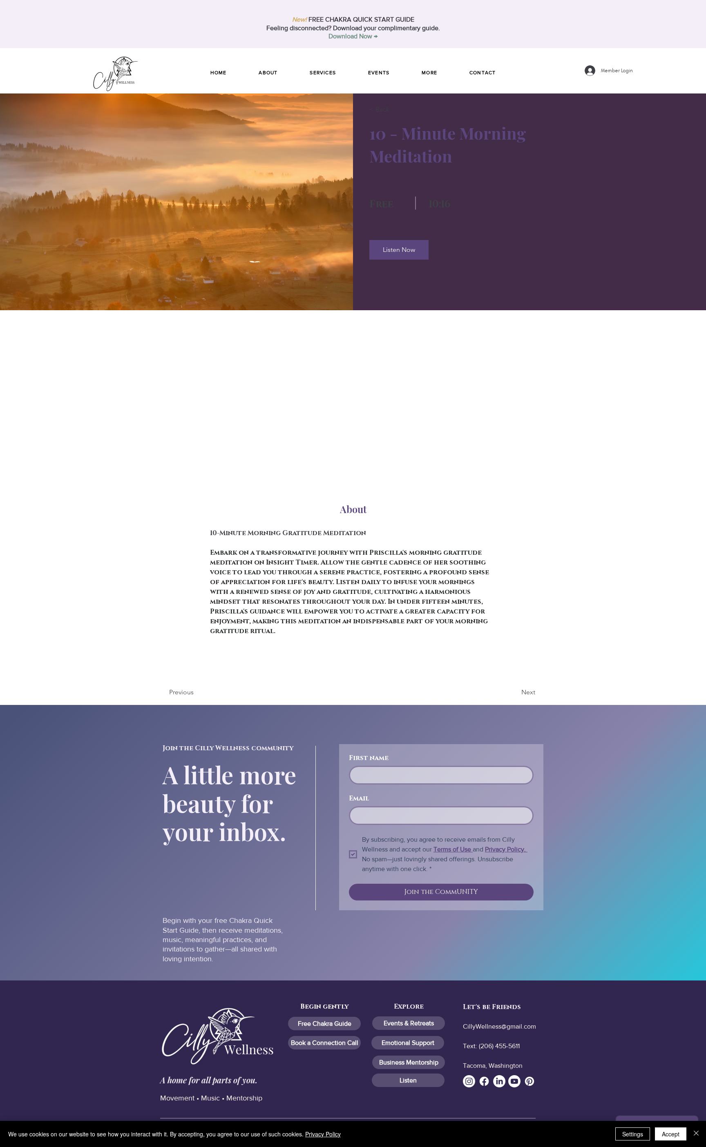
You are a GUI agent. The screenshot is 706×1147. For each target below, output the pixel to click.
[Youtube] (514, 1081)
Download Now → (353, 36)
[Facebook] (484, 1081)
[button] (429, 73)
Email (359, 798)
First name (369, 758)
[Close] (696, 1133)
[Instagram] (469, 1081)
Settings (632, 1134)
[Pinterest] (529, 1081)
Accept (670, 1134)
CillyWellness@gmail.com (499, 1026)
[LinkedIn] (499, 1081)
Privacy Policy (323, 1134)
